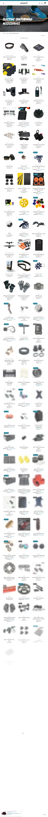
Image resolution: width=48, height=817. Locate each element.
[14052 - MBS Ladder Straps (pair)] (24, 608)
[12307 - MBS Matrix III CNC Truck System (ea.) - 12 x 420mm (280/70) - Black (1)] (24, 672)
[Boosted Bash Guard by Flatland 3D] (24, 245)
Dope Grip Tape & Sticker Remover (9, 534)
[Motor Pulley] (24, 157)
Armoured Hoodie (38, 425)
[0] (44, 3)
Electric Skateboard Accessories (14, 33)
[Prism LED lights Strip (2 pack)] (38, 47)
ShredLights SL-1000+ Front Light (9, 512)
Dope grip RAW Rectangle (9, 469)
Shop (7, 33)
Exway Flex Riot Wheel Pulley (39, 555)
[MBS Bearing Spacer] (24, 437)
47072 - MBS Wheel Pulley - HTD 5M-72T (24, 361)
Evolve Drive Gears (38, 122)
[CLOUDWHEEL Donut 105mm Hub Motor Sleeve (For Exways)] (38, 179)
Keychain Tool (39, 275)
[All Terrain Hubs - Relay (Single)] (24, 202)
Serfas (9, 380)
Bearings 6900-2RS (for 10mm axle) (38, 167)
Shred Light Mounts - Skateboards (24, 79)
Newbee (24, 232)
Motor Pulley (24, 166)
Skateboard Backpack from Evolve (38, 339)
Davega (38, 402)
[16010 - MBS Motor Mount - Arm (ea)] (24, 568)
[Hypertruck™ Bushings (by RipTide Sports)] (38, 202)
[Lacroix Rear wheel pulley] (24, 588)
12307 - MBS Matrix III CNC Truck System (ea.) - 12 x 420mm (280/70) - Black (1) (24, 683)
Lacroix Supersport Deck (38, 533)
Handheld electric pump (38, 100)
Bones (9, 596)
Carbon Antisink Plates (38, 511)
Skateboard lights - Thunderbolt (9, 383)
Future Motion (9, 165)
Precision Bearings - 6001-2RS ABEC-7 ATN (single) (9, 556)
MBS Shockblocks (24, 469)
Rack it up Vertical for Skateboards (9, 101)
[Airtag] (9, 224)
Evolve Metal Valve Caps (39, 704)
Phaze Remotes (24, 57)
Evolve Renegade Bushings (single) (9, 683)
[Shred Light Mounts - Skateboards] (24, 69)
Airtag (9, 233)
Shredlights (38, 723)
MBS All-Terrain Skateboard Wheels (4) (39, 490)
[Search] (39, 3)
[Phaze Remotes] (24, 47)
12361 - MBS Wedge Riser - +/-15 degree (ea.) (9, 661)
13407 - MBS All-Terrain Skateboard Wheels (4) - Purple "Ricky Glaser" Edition (9, 726)
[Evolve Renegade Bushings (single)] (9, 672)
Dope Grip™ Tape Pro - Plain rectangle (24, 189)
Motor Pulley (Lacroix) (38, 469)
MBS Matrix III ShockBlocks (24, 382)
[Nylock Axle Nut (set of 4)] (38, 308)
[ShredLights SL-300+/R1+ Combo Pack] (9, 113)
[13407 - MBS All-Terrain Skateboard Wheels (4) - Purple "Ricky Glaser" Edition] (9, 715)
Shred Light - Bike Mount (38, 598)
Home (4, 33)
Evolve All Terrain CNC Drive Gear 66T (38, 661)
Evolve (24, 55)
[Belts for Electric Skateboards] (9, 47)
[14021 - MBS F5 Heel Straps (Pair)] (38, 437)
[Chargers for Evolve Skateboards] (24, 135)
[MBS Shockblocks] (24, 459)
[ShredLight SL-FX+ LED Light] (24, 416)
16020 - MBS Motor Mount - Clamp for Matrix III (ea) (9, 578)
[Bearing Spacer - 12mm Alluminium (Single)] (9, 351)
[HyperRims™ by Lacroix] (38, 372)
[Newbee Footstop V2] (24, 224)
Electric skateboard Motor (9, 338)
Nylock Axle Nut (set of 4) (38, 317)
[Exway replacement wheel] (9, 416)
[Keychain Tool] (38, 265)
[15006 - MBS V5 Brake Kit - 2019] (9, 630)
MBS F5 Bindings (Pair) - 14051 (38, 233)
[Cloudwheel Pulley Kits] (9, 179)
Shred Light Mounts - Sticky (24, 660)
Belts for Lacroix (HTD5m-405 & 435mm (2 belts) (24, 275)
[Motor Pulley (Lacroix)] (38, 459)
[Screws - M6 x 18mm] (9, 694)
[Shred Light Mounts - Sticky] (24, 650)
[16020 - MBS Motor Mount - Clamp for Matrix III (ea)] (9, 568)
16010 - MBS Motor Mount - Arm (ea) (24, 578)
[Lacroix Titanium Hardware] (24, 394)
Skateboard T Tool (24, 338)
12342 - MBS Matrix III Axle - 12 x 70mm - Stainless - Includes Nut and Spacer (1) (24, 726)
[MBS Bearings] (38, 286)
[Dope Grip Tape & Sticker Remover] (9, 524)
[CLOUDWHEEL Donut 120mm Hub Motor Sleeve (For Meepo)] (24, 480)
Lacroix (38, 210)
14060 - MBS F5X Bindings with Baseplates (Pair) (9, 618)
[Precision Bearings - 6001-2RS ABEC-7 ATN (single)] (9, 546)
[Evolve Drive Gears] (38, 113)
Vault (39, 143)
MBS (38, 232)
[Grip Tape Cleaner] (9, 265)
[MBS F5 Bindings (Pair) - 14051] (38, 224)
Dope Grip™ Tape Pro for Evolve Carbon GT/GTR (24, 123)
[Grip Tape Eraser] (9, 157)
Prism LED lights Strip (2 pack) (38, 57)
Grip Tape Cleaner (9, 275)
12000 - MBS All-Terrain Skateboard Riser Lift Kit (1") (39, 618)
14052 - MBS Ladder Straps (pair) (24, 618)
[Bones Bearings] (9, 588)
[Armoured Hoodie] (38, 416)
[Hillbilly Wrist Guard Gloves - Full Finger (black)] (24, 286)
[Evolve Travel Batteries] (38, 672)
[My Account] (42, 3)
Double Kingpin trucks (9, 254)
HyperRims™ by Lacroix (39, 382)
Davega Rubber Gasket (24, 511)
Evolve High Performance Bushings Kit (9, 212)
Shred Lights (23, 77)
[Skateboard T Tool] (24, 329)
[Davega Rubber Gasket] (24, 502)
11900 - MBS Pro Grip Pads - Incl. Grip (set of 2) (24, 705)
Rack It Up (9, 99)
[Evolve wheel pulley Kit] (38, 351)
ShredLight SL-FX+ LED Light (24, 425)
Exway (9, 424)
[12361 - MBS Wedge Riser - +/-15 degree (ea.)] (9, 650)
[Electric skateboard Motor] (9, 329)
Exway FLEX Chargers (9, 489)
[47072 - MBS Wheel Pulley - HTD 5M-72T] (24, 351)
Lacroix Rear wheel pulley (24, 598)
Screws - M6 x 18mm (9, 704)
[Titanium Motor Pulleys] (24, 546)
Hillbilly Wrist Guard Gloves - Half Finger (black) (9, 296)
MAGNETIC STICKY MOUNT (38, 724)
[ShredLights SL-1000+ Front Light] (9, 502)
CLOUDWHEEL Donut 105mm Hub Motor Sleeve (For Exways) (39, 190)
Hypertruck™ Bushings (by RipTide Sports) (38, 212)
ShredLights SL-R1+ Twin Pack (38, 577)
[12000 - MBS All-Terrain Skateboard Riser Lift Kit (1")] (38, 608)
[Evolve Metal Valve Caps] (38, 694)
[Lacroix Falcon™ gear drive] (24, 524)
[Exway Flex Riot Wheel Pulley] (38, 546)
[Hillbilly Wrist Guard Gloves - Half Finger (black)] (9, 286)
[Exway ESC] (38, 630)
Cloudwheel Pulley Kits (9, 188)
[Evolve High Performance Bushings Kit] (9, 202)
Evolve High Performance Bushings (38, 79)
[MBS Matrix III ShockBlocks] (24, 372)
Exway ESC (38, 639)
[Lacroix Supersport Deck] (38, 524)
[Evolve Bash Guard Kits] (24, 91)
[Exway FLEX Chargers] (9, 480)
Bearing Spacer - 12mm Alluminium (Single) (9, 361)
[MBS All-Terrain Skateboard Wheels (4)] (38, 480)
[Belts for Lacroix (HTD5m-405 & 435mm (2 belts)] (24, 265)
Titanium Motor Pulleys (24, 555)
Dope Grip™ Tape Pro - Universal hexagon (9, 79)
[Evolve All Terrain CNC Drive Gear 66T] (38, 650)
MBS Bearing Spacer (24, 447)
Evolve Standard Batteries (38, 254)
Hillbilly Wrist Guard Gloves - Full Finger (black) (24, 296)
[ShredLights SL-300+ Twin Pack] (9, 394)
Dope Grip (9, 77)
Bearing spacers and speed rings (24, 318)
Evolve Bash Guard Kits (24, 100)
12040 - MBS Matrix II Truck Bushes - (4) (24, 640)
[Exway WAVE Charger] (9, 437)
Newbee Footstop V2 (24, 233)
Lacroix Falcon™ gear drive (24, 533)
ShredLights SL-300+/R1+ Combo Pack (9, 123)
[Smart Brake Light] (9, 308)
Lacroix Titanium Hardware (24, 403)
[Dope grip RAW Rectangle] (9, 459)
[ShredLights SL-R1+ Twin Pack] (38, 568)
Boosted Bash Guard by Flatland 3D (24, 255)
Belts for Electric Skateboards (9, 57)
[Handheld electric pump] (38, 91)
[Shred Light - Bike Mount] (38, 588)
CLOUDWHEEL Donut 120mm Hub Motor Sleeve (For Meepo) (24, 490)
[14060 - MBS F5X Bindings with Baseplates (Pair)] (9, 608)
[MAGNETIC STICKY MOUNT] (38, 715)
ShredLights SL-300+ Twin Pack (9, 404)
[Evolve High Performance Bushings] (38, 69)
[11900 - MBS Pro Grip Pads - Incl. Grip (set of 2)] (24, 694)
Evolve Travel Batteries (38, 682)
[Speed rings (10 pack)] (9, 135)
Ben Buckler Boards (9, 55)
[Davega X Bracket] (38, 394)
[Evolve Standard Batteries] (38, 245)
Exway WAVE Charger (9, 447)
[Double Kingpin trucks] (9, 245)
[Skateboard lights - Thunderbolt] (9, 372)
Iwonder (9, 187)
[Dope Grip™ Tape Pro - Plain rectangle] (24, 179)
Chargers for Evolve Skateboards (24, 145)
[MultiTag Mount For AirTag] (38, 135)
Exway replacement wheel (9, 425)
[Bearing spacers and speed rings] (24, 308)
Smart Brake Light (9, 317)
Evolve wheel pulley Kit (38, 360)
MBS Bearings (39, 295)
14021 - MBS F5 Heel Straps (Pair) (38, 448)
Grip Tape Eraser (9, 166)
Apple (9, 232)
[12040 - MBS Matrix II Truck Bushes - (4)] (24, 630)
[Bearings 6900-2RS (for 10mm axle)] (38, 157)
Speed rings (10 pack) (9, 144)
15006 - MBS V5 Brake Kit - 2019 (9, 640)
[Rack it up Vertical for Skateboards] (9, 91)
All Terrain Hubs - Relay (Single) (24, 212)
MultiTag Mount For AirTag (38, 144)
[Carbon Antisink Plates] (38, 502)
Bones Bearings (9, 598)
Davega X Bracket (38, 403)
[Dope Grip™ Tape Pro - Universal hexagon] (9, 69)
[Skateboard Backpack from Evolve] (38, 329)
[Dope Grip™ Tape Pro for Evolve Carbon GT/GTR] (24, 113)
